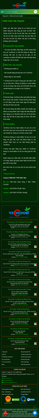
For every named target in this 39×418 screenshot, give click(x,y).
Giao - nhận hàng (6, 392)
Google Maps (24, 394)
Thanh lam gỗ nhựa (26, 354)
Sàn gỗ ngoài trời (25, 351)
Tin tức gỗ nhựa (6, 362)
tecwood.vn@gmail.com (10, 382)
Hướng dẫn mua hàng (7, 389)
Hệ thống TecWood (7, 357)
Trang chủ (4, 351)
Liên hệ (4, 354)
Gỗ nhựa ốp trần (25, 359)
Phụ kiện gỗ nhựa (25, 364)
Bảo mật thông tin (25, 389)
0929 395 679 (7, 378)
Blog (3, 364)
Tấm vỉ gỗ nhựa (25, 362)
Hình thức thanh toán (7, 394)
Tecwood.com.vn (8, 380)
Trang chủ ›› (5, 16)
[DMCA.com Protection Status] (16, 400)
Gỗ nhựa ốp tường (26, 357)
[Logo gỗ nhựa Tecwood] (19, 8)
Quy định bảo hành (26, 392)
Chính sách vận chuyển (16, 16)
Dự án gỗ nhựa (6, 359)
